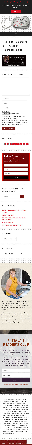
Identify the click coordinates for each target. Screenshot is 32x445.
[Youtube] (14, 144)
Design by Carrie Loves (19, 442)
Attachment (5, 111)
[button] (16, 33)
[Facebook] (4, 144)
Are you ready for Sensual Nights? (12, 225)
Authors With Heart (8, 215)
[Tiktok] (11, 144)
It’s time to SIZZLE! (7, 222)
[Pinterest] (8, 144)
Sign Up (16, 177)
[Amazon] (24, 144)
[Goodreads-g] (17, 144)
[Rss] (27, 144)
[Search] (22, 196)
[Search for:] (11, 196)
